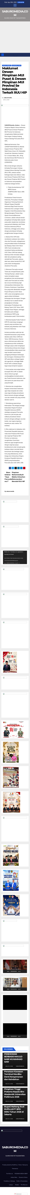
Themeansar (15, 1168)
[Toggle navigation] (15, 55)
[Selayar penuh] (25, 971)
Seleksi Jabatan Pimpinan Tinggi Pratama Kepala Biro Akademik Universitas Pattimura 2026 (15, 1091)
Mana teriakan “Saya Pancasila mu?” (8, 477)
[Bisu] (22, 971)
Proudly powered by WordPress (10, 1164)
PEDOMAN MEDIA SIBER (21, 1173)
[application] (15, 557)
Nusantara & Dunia (16, 65)
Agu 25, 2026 (9, 1066)
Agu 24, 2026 (9, 1101)
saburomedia (8, 97)
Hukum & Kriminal (7, 65)
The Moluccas (9, 1173)
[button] (27, 54)
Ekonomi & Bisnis (23, 1177)
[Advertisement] (15, 37)
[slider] (14, 971)
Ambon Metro (14, 1177)
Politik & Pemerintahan (22, 1181)
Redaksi (17, 1184)
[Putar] (5, 971)
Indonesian (18, 1194)
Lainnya (11, 1184)
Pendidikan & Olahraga (9, 1181)
